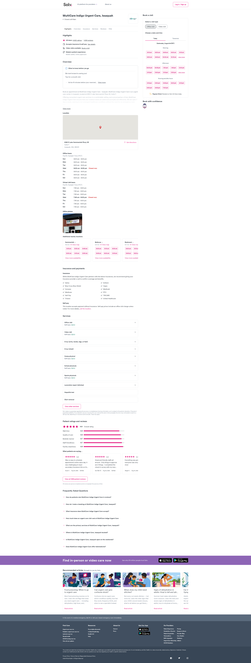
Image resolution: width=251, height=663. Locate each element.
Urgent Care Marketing (170, 641)
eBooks (179, 641)
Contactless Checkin (169, 631)
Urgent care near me (68, 629)
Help (89, 636)
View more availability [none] (73, 258)
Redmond (128, 242)
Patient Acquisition (169, 633)
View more (102, 82)
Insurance (86, 29)
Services (95, 29)
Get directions (131, 142)
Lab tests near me (67, 634)
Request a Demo (181, 631)
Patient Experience (169, 629)
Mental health (66, 636)
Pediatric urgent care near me (71, 632)
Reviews (103, 29)
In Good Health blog (93, 632)
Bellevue (98, 242)
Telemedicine (167, 636)
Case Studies (180, 636)
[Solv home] (68, 4)
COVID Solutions (168, 643)
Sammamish (69, 242)
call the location (85, 309)
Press (114, 631)
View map (75, 245)
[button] (72, 223)
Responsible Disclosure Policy (87, 656)
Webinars (179, 638)
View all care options (68, 641)
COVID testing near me (69, 639)
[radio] (149, 52)
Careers (115, 629)
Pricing (179, 629)
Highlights (67, 29)
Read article (68, 608)
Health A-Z (91, 634)
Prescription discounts (94, 629)
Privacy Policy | (66, 656)
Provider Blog (180, 633)
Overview (77, 29)
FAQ (110, 29)
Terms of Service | (75, 656)
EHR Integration (168, 638)
